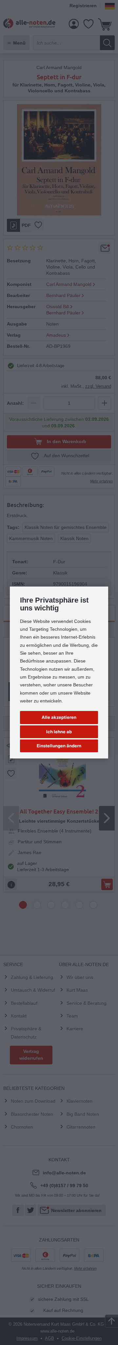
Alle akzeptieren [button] (59, 717)
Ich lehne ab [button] (59, 731)
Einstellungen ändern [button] (59, 745)
